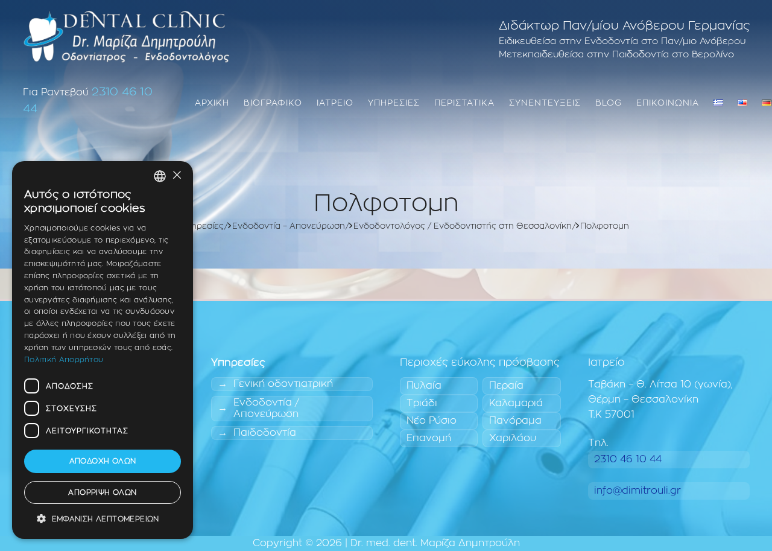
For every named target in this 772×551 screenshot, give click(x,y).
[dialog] (102, 350)
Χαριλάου (512, 438)
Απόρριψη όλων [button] (102, 492)
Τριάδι (422, 403)
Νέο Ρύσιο (432, 420)
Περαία (506, 385)
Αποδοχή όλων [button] (102, 461)
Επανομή (429, 438)
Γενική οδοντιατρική (283, 384)
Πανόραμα (515, 420)
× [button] (176, 175)
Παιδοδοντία (264, 433)
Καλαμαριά (516, 403)
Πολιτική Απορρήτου (63, 359)
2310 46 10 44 (628, 459)
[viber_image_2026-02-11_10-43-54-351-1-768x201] (126, 36)
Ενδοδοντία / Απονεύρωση (266, 408)
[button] (102, 519)
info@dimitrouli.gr (637, 490)
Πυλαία (424, 385)
